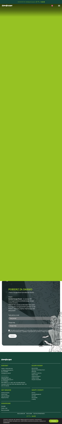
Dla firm (33, 392)
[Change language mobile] (52, 5)
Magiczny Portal (4, 397)
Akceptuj (53, 421)
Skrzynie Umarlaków (36, 379)
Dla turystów (34, 397)
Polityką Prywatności (46, 331)
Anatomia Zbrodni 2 (36, 376)
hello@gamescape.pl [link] (30, 2)
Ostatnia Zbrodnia (5, 392)
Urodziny (34, 399)
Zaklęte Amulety (35, 378)
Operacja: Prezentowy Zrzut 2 (38, 370)
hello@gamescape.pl (6, 373)
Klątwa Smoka (35, 374)
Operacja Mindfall (5, 396)
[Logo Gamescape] (7, 6)
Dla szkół (34, 396)
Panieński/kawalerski (36, 394)
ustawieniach (6, 422)
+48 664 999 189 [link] (21, 2)
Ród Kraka (34, 371)
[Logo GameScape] (6, 361)
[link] (36, 2)
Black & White (35, 368)
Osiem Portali (4, 394)
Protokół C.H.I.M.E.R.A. (37, 373)
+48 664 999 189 (9, 368)
